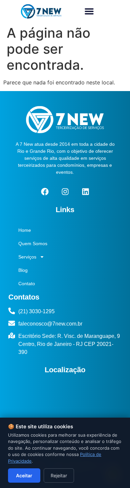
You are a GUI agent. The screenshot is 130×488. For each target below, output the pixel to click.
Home (24, 230)
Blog (23, 270)
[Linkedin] (85, 191)
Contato (26, 283)
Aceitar (24, 475)
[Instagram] (65, 191)
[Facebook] (44, 191)
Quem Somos (32, 243)
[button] (89, 11)
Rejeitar (59, 475)
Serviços (27, 257)
